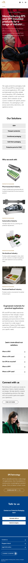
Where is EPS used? (8, 356)
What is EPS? (6, 351)
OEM (14, 125)
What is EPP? (6, 366)
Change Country (8, 553)
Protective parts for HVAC (14, 147)
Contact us (5, 539)
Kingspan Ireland (6, 543)
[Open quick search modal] (22, 2)
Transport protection (14, 131)
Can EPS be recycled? (9, 361)
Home (3, 6)
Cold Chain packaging (14, 142)
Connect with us (13, 518)
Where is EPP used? (8, 371)
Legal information (6, 547)
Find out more (10, 402)
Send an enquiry (13, 523)
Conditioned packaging (14, 136)
